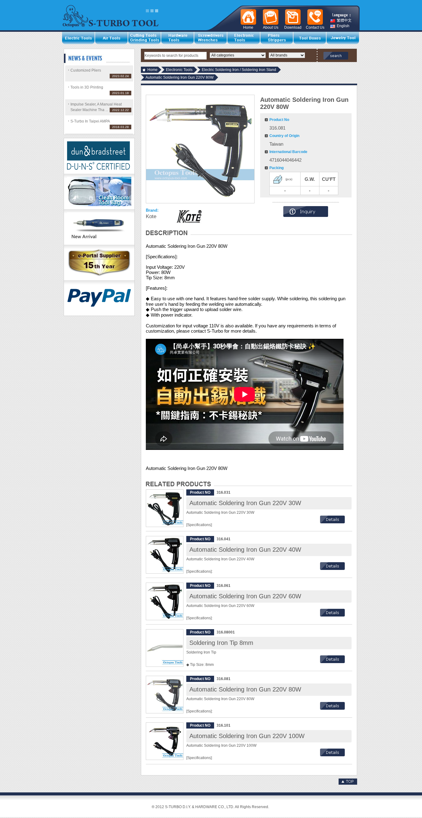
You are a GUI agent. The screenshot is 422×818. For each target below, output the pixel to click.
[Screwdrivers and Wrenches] (210, 38)
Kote (151, 216)
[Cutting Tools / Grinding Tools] (144, 38)
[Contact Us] (314, 17)
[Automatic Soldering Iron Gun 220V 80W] (165, 694)
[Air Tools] (111, 38)
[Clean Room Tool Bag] (99, 208)
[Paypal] (99, 314)
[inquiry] (305, 216)
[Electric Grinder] (99, 243)
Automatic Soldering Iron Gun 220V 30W (245, 503)
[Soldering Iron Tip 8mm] (165, 648)
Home (152, 70)
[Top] (348, 783)
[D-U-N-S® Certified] (99, 172)
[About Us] (269, 17)
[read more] (332, 522)
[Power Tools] (78, 38)
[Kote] (189, 216)
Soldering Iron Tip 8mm (221, 642)
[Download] (292, 17)
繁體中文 (344, 21)
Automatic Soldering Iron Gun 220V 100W (247, 736)
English (343, 26)
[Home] (247, 17)
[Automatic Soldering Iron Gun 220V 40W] (165, 555)
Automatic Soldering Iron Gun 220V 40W (245, 549)
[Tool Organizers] (310, 38)
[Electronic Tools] (243, 38)
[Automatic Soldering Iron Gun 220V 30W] (165, 508)
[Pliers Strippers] (276, 38)
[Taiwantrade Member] (99, 279)
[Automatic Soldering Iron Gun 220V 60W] (165, 601)
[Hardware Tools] (177, 38)
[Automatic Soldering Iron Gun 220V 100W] (165, 741)
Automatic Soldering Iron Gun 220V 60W (245, 596)
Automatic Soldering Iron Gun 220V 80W (245, 689)
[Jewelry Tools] (343, 38)
